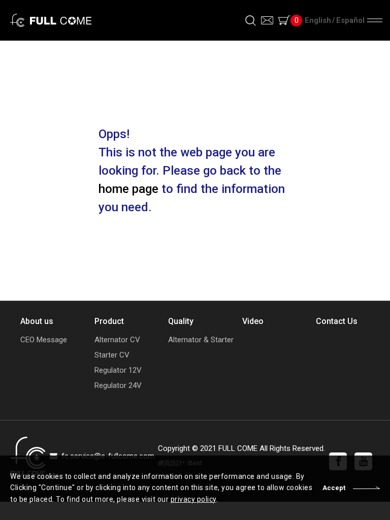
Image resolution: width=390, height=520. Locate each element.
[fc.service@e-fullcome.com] (267, 20)
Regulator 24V (118, 385)
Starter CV (111, 355)
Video (253, 321)
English (318, 20)
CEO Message (43, 340)
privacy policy (193, 499)
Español (350, 20)
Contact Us (337, 321)
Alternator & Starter (195, 340)
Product (109, 321)
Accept (333, 488)
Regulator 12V (118, 370)
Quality (180, 321)
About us (36, 321)
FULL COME (50, 20)
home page (128, 189)
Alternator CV (117, 340)
